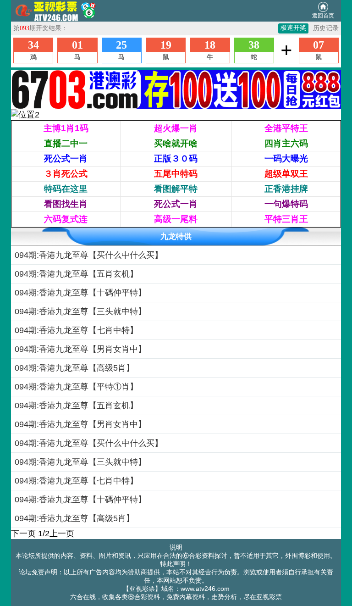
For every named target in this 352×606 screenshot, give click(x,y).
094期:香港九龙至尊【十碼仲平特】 (80, 292)
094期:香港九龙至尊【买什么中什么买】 (89, 255)
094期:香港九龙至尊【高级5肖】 (74, 367)
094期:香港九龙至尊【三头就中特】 (80, 311)
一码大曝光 (286, 158)
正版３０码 (176, 158)
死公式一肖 (66, 158)
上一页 (62, 533)
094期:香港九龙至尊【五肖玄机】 (76, 273)
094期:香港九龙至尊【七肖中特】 (76, 330)
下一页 (23, 533)
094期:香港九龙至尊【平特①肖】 (76, 386)
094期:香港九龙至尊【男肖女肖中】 (80, 349)
